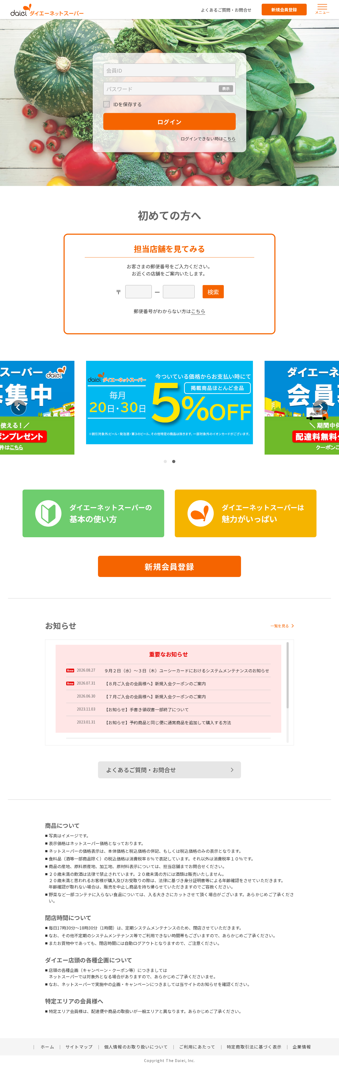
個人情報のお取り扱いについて (136, 1046)
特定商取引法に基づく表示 (254, 1046)
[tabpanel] (169, 408)
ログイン (169, 121)
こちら (229, 138)
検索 (213, 291)
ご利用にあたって (197, 1046)
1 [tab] (165, 461)
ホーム (46, 1046)
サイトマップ (79, 1046)
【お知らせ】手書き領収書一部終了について (146, 709)
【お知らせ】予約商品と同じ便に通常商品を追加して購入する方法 (167, 722)
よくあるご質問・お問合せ (226, 10)
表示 (226, 88)
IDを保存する (127, 104)
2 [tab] (173, 461)
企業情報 (302, 1046)
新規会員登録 (284, 9)
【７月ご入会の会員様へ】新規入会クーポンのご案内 (155, 696)
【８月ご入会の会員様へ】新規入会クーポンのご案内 (155, 683)
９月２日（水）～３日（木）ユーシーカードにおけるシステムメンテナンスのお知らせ (186, 670)
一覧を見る (279, 625)
